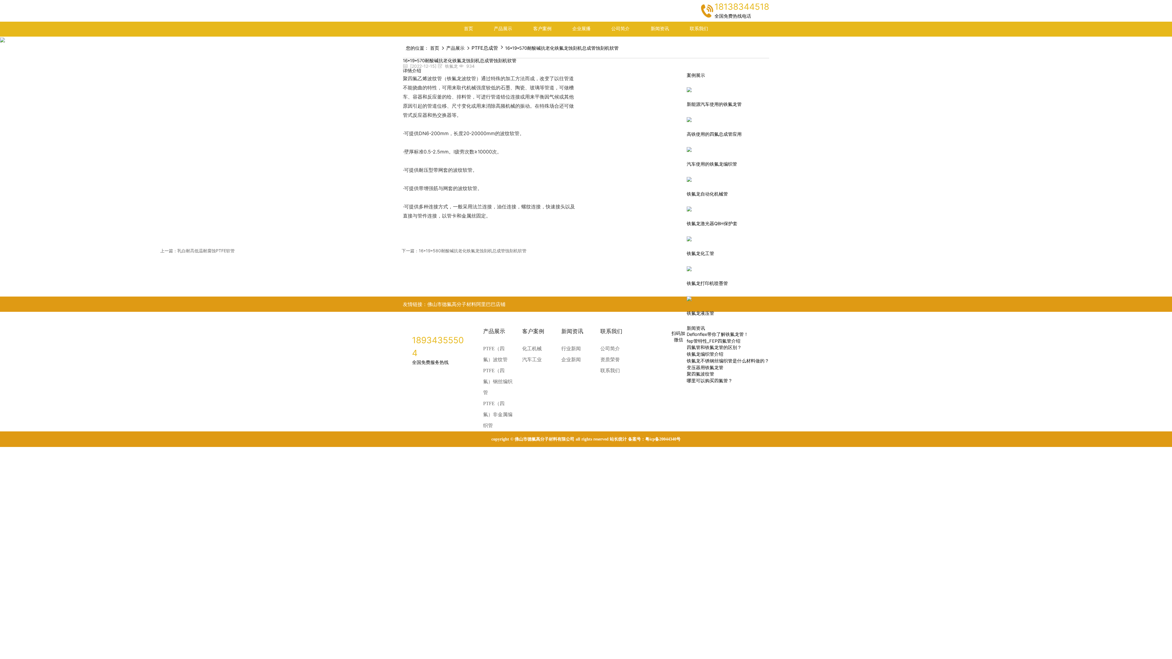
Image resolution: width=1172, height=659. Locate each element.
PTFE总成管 (485, 48)
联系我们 (699, 28)
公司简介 (620, 28)
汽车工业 (532, 359)
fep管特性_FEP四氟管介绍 (713, 341)
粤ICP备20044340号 (663, 439)
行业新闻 (571, 348)
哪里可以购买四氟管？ (710, 381)
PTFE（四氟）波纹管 (495, 354)
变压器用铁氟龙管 (705, 367)
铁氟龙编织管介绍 (705, 354)
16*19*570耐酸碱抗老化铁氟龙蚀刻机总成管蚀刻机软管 (562, 48)
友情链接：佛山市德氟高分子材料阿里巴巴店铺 (454, 304)
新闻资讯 (660, 28)
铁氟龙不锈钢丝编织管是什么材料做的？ (728, 361)
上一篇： (197, 250)
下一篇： (464, 250)
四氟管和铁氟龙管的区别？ (714, 347)
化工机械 (532, 348)
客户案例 (542, 28)
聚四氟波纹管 (700, 374)
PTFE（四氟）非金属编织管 (497, 414)
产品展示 (503, 28)
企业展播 (581, 28)
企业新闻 (571, 359)
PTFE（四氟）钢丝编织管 (497, 381)
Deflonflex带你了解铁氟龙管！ (717, 334)
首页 (468, 28)
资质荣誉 (610, 359)
